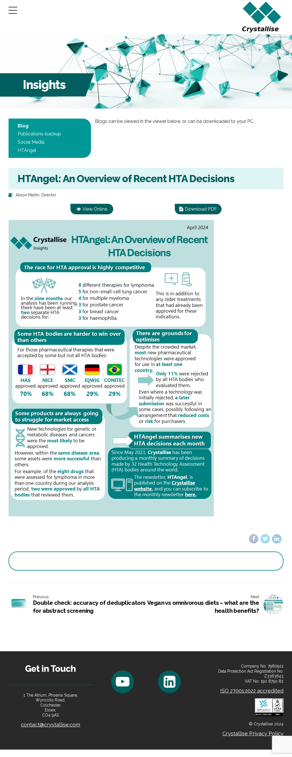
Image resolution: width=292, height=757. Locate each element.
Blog (23, 126)
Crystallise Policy (252, 733)
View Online (94, 209)
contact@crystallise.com (50, 725)
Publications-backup (39, 134)
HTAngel (27, 150)
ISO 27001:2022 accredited (251, 691)
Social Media (31, 142)
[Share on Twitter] (265, 539)
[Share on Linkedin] (276, 539)
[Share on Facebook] (253, 539)
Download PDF (201, 209)
